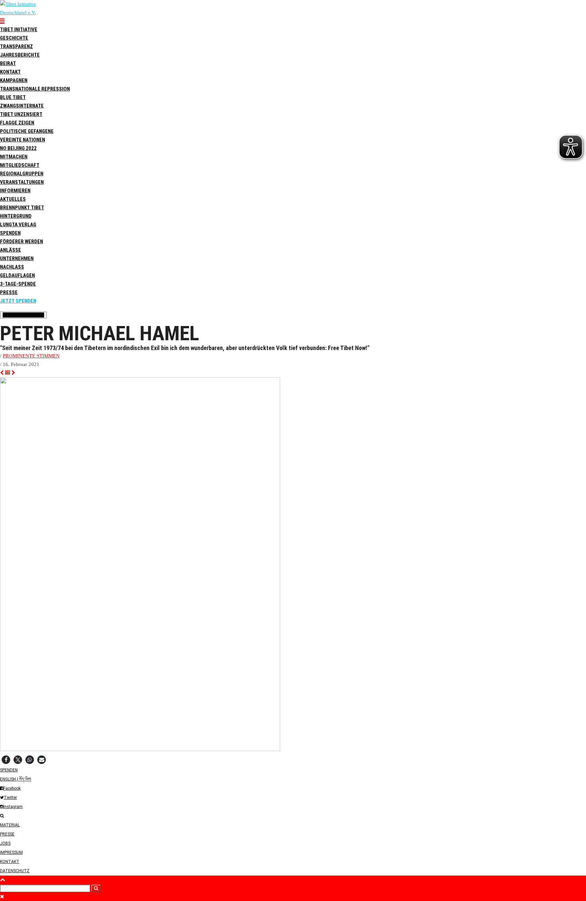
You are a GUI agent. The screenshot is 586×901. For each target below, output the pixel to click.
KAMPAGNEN (13, 80)
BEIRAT (8, 63)
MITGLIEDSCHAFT (19, 165)
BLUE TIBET (13, 97)
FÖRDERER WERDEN (21, 241)
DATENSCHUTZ (15, 870)
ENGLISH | (9, 779)
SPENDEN (10, 233)
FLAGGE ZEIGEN (17, 123)
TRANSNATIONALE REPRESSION (35, 89)
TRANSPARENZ (16, 46)
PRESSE (9, 292)
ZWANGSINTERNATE (22, 106)
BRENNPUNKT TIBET (22, 208)
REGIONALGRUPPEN (21, 174)
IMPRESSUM (11, 852)
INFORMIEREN (15, 191)
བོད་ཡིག (25, 779)
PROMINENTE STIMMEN (31, 356)
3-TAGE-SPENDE (18, 284)
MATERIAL (10, 825)
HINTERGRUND (16, 216)
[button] (6, 759)
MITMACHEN (13, 157)
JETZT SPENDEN (18, 301)
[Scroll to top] (2, 879)
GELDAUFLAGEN (17, 275)
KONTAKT (9, 861)
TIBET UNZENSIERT (21, 114)
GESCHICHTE (14, 38)
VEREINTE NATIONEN (22, 140)
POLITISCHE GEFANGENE (27, 131)
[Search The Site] (2, 815)
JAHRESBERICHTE (20, 55)
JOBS (5, 843)
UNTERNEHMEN (17, 258)
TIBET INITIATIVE (18, 29)
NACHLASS (12, 267)
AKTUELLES (13, 199)
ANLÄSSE (10, 250)
